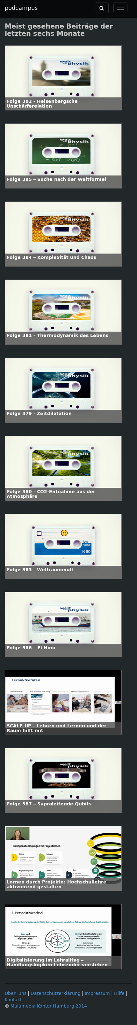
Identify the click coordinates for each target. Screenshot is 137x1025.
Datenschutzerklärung (56, 993)
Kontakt (13, 999)
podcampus (21, 7)
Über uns (15, 993)
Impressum (97, 993)
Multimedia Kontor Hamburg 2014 (49, 1006)
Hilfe (119, 993)
